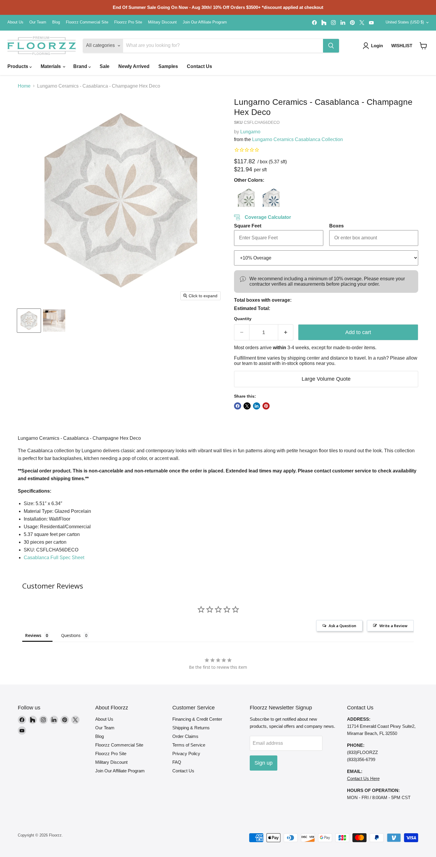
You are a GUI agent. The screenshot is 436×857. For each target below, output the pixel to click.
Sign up (263, 763)
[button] (423, 45)
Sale (104, 66)
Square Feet (247, 225)
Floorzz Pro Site (128, 22)
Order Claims (185, 736)
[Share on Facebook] (237, 405)
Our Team (37, 22)
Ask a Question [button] (342, 625)
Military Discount (162, 22)
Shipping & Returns (191, 727)
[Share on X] (247, 405)
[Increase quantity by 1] (285, 332)
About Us (15, 22)
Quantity (243, 318)
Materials (51, 66)
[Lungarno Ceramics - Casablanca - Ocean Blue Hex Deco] (269, 196)
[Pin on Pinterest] (266, 405)
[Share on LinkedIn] (256, 405)
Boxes (336, 225)
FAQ (176, 762)
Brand (80, 66)
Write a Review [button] (393, 625)
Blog (56, 22)
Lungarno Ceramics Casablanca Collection (297, 139)
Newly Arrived (133, 66)
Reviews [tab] (33, 635)
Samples (168, 66)
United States (405, 22)
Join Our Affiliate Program (205, 22)
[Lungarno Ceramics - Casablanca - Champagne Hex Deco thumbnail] (29, 320)
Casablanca (54, 557)
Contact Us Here (363, 778)
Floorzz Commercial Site (87, 22)
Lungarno (250, 131)
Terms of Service (188, 744)
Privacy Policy (186, 753)
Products (18, 66)
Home (24, 85)
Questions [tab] (71, 635)
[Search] (331, 46)
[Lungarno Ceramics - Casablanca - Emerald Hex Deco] (244, 196)
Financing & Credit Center (197, 719)
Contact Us (199, 66)
